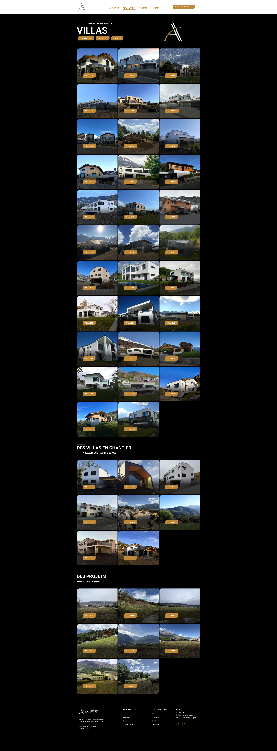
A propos (143, 8)
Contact (155, 8)
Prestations (113, 8)
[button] (89, 615)
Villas (153, 714)
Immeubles (155, 717)
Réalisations (129, 8)
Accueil (125, 714)
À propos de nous (129, 724)
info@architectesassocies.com (186, 715)
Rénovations (156, 724)
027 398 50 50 (180, 713)
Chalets (154, 721)
